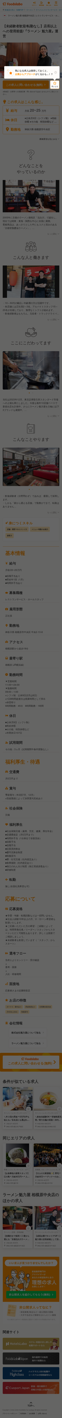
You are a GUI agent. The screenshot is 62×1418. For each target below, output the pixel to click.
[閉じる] (55, 72)
